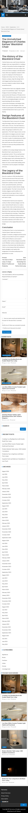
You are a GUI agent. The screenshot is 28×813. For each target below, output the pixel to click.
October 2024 (6, 534)
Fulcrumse (14, 5)
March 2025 (5, 520)
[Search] (25, 15)
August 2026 (5, 471)
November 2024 (6, 532)
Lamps (4, 663)
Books (4, 657)
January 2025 (5, 526)
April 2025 (5, 517)
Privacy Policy (5, 796)
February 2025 (6, 523)
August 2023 (5, 575)
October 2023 (6, 569)
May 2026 (5, 480)
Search (6, 426)
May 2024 (5, 549)
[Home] (3, 15)
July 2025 (4, 508)
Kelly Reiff (5, 50)
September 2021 (6, 632)
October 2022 (6, 604)
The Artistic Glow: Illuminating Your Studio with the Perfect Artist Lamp (20, 262)
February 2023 (6, 592)
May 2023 (5, 583)
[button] (6, 15)
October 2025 (6, 500)
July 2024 (4, 543)
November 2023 (6, 566)
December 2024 (6, 529)
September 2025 (6, 503)
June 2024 (5, 546)
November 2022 (6, 601)
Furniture (4, 660)
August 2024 (5, 540)
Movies (4, 666)
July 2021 (4, 638)
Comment (5, 279)
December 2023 (6, 563)
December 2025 (6, 494)
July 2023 (4, 578)
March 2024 (5, 555)
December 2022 (6, 598)
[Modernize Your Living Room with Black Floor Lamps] (14, 767)
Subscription (4, 798)
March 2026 (5, 485)
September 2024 (6, 537)
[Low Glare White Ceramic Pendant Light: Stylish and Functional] (14, 375)
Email (4, 307)
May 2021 (5, 644)
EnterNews (10, 811)
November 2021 (6, 630)
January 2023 (5, 595)
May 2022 (5, 612)
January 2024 (5, 560)
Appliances (5, 654)
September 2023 (6, 572)
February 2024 (6, 557)
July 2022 (4, 609)
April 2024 (5, 552)
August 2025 (5, 506)
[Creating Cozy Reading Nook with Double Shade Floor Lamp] (14, 347)
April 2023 (5, 586)
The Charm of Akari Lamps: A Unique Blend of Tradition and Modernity (8, 262)
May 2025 (5, 514)
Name (4, 301)
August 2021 (5, 635)
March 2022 (5, 618)
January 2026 (5, 491)
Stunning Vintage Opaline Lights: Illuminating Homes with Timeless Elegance (12, 416)
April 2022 (5, 615)
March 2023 (5, 589)
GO (23, 804)
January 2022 (5, 624)
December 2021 (6, 627)
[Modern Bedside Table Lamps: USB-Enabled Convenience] (14, 739)
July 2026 (4, 474)
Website (4, 312)
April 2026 (5, 482)
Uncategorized (6, 355)
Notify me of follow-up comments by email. (13, 325)
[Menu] (6, 15)
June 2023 (5, 581)
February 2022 (6, 621)
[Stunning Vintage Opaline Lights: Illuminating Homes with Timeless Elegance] (14, 403)
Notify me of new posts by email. (12, 328)
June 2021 (5, 641)
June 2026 (5, 477)
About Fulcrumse (5, 793)
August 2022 (5, 607)
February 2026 (6, 488)
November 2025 (6, 497)
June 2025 (5, 511)
